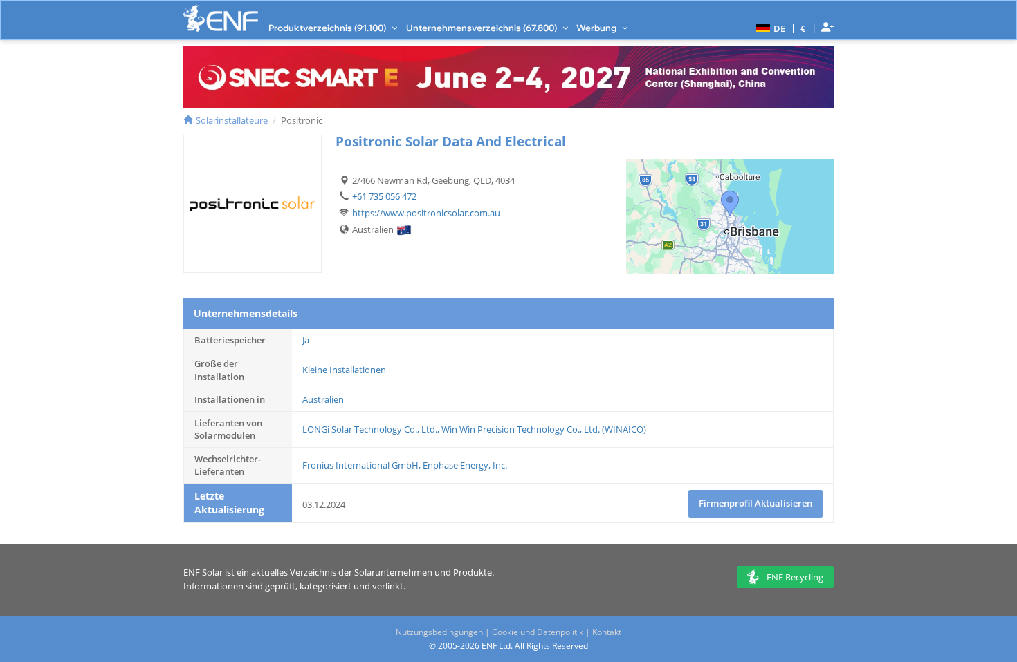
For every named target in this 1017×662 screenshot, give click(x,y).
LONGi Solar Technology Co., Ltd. (369, 429)
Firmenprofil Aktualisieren (755, 503)
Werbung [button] (597, 27)
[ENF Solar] (220, 18)
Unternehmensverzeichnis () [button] (482, 27)
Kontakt (606, 632)
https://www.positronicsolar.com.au (426, 213)
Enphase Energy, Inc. (465, 465)
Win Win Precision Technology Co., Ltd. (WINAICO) (543, 429)
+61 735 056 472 (384, 196)
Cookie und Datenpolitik (537, 632)
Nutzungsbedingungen (439, 632)
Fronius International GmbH (360, 465)
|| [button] (803, 28)
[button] (769, 27)
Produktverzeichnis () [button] (328, 27)
